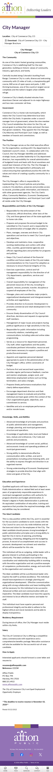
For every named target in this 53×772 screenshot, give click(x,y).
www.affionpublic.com (12, 684)
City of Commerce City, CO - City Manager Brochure (26, 42)
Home (5, 771)
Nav (47, 771)
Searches (26, 771)
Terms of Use (34, 762)
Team (16, 771)
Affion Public (26, 8)
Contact (37, 771)
